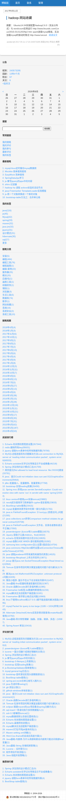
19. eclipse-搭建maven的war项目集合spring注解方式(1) (29, 707)
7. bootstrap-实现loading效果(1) (17, 664)
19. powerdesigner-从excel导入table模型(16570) (26, 531)
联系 (29, 3)
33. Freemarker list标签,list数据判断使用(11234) (25, 590)
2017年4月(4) (9, 356)
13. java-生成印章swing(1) (15, 684)
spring (7, 220)
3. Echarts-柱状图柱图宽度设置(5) (18, 775)
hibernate (9, 236)
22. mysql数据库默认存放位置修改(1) (20, 716)
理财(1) (6, 288)
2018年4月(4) (9, 327)
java (7, 210)
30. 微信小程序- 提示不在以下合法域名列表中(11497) (28, 580)
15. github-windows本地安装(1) (17, 690)
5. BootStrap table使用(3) (14, 781)
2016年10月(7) (9, 372)
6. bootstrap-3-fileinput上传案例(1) (19, 661)
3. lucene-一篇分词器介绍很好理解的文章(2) (23, 651)
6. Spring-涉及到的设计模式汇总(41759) (21, 467)
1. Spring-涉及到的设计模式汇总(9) (19, 768)
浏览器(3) (7, 291)
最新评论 (6, 152)
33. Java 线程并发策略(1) (14, 755)
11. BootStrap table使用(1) (15, 677)
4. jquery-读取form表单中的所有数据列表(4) (23, 778)
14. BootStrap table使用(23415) (17, 505)
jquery (7, 230)
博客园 (5, 3)
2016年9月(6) (9, 376)
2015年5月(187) (10, 428)
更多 (4, 243)
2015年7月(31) (9, 421)
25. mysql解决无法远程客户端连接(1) (20, 726)
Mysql (7, 217)
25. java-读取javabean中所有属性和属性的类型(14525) (28, 554)
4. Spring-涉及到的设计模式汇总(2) (19, 655)
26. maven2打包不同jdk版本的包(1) (19, 729)
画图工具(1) (8, 282)
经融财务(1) (8, 285)
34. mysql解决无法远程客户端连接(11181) (22, 593)
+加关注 (6, 83)
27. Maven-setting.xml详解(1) (16, 732)
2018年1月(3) (9, 330)
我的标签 (6, 155)
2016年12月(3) (9, 366)
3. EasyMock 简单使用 (13, 174)
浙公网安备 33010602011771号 (23, 797)
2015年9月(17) (9, 415)
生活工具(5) (8, 295)
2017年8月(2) (9, 343)
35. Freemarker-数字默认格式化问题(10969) (23, 596)
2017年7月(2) (9, 347)
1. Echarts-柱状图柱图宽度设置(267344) (21, 444)
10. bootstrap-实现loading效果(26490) (20, 486)
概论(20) (6, 275)
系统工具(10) (8, 314)
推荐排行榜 (7, 761)
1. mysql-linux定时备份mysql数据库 (19, 168)
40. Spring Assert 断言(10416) (17, 625)
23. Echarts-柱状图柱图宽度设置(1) (19, 719)
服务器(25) (7, 272)
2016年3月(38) (9, 395)
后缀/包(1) (7, 278)
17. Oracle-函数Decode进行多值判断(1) (21, 700)
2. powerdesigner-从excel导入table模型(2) (22, 648)
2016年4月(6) (9, 392)
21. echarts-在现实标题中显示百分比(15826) (23, 538)
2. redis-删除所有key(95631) (16, 447)
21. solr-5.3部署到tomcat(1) (15, 713)
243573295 (15, 70)
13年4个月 (15, 74)
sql (5, 239)
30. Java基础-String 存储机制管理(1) (20, 745)
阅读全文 (53, 35)
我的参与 (6, 148)
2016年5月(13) (9, 389)
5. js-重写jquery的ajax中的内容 (17, 181)
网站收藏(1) (8, 304)
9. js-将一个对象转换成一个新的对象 (19, 194)
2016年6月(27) (9, 385)
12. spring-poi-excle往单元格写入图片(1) (22, 681)
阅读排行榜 (7, 437)
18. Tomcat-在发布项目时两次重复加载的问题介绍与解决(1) (31, 703)
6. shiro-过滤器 (9, 184)
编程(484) (7, 259)
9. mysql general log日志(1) (15, 671)
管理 (40, 3)
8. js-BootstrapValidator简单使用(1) (19, 668)
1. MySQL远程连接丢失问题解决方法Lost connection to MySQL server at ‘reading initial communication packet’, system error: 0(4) (32, 641)
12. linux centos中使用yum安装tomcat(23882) (24, 499)
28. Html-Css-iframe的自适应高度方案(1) (22, 736)
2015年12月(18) (10, 405)
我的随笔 (6, 142)
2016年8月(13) (9, 379)
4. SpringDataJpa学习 (13, 178)
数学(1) (6, 301)
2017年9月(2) (9, 340)
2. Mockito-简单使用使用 (14, 171)
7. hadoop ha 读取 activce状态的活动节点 (22, 187)
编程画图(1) (8, 265)
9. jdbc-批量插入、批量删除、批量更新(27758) (24, 483)
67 (11, 77)
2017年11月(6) (9, 334)
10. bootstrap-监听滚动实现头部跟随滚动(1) (23, 674)
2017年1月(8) (9, 363)
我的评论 (6, 145)
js (5, 213)
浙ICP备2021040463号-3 (48, 797)
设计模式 (8, 233)
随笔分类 (6, 249)
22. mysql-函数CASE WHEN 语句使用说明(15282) (26, 541)
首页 (17, 3)
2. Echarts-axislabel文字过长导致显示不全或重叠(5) (27, 771)
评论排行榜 (7, 632)
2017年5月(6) (9, 353)
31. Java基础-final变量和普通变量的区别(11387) (25, 583)
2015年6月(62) (9, 424)
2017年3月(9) (9, 360)
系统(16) (6, 308)
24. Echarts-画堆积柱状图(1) (16, 723)
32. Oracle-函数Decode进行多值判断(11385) (23, 586)
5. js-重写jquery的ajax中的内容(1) (18, 658)
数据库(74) (7, 298)
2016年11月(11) (9, 369)
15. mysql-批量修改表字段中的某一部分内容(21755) (27, 509)
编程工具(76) (8, 262)
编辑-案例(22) (9, 269)
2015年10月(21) (10, 411)
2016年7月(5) (9, 382)
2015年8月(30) (9, 418)
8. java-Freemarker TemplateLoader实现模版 (24, 191)
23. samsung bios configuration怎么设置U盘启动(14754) (29, 544)
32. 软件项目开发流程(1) (14, 752)
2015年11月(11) (9, 408)
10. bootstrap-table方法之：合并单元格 (21, 197)
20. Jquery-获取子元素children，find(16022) (23, 535)
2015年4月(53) (9, 431)
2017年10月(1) (9, 337)
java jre (8, 226)
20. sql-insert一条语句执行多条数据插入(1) (23, 710)
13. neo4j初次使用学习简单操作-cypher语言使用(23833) (29, 502)
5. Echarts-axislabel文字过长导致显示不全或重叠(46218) (29, 463)
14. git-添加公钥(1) (11, 687)
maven (7, 223)
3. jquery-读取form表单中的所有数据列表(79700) (26, 450)
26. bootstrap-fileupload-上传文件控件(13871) (24, 557)
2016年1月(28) (9, 402)
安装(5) (6, 256)
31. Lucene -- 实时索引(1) (14, 749)
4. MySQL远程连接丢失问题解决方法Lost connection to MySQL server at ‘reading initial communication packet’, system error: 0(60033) (32, 457)
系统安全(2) (8, 311)
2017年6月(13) (9, 350)
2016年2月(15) (9, 398)
